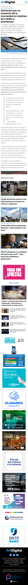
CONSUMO (11, 53)
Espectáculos (8, 562)
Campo (21, 560)
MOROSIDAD (24, 53)
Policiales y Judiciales (18, 562)
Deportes (7, 560)
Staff (10, 564)
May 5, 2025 (17, 124)
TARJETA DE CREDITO (18, 53)
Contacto (16, 564)
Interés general (15, 560)
